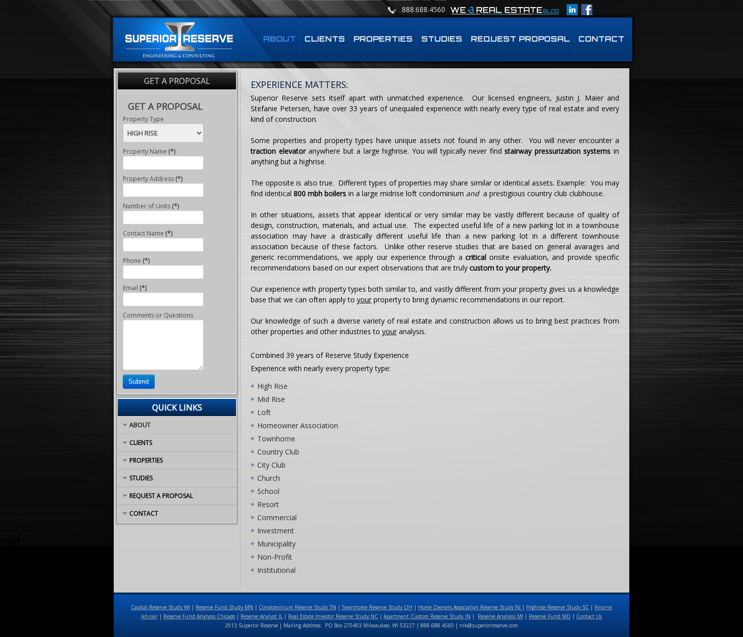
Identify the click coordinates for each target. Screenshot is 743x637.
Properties (383, 38)
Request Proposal (520, 38)
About (279, 38)
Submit (138, 381)
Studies (442, 38)
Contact (602, 38)
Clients (325, 38)
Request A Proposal (161, 495)
